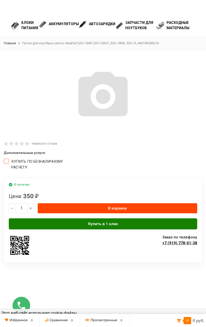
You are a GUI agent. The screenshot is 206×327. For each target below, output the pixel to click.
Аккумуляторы (64, 24)
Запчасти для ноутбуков (139, 25)
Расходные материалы (178, 25)
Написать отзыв (44, 143)
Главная (10, 43)
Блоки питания (29, 25)
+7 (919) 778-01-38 (179, 243)
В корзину (117, 208)
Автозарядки (102, 24)
